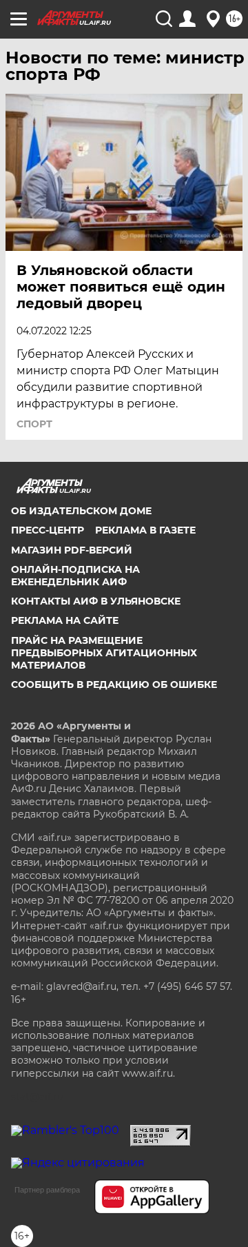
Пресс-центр (47, 530)
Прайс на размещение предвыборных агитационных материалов (104, 652)
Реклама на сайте (64, 620)
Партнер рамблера (47, 1190)
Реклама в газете (145, 530)
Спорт (34, 424)
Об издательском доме (81, 511)
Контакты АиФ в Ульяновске (95, 601)
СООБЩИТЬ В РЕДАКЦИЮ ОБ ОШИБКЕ (114, 684)
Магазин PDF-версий (71, 550)
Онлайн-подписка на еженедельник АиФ (75, 575)
